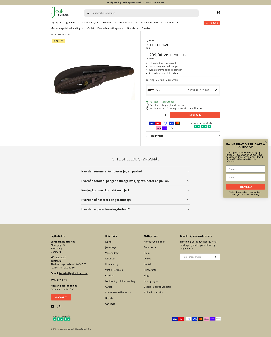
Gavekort (147, 28)
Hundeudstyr (126, 22)
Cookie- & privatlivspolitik (157, 286)
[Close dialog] (265, 141)
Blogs (147, 275)
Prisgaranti (150, 269)
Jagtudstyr (70, 22)
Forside (53, 34)
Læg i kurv (195, 115)
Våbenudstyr (89, 22)
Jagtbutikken (62, 329)
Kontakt (148, 264)
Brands (131, 28)
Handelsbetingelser (154, 241)
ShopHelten (86, 329)
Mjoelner (150, 40)
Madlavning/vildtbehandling (65, 28)
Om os (147, 258)
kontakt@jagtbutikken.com (73, 273)
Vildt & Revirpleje (149, 22)
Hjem (147, 253)
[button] (218, 12)
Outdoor (170, 22)
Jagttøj (54, 22)
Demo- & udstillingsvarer (110, 28)
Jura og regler (151, 281)
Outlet (90, 28)
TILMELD (246, 186)
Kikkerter (107, 22)
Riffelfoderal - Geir (64, 34)
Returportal (150, 247)
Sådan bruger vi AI (153, 292)
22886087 (61, 257)
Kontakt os (61, 297)
